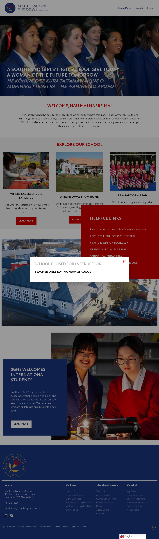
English (128, 536)
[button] (125, 261)
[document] (79, 269)
